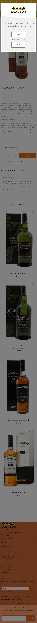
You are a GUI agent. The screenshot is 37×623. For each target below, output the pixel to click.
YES (18, 34)
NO (18, 45)
